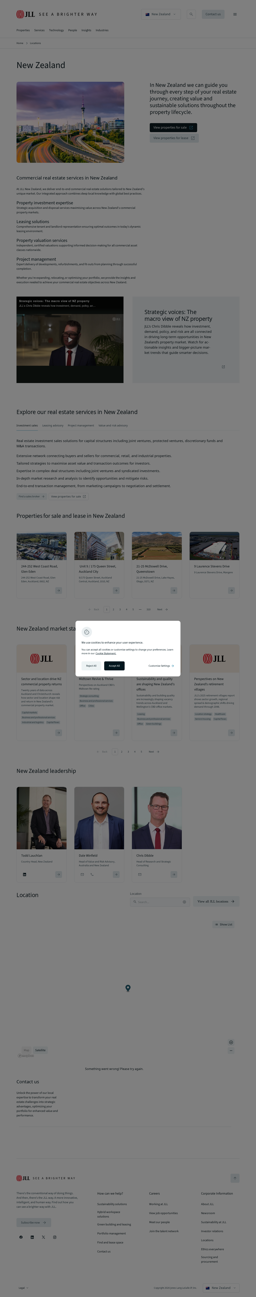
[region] (128, 648)
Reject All (91, 666)
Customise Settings (161, 666)
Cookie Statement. (106, 653)
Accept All (114, 666)
